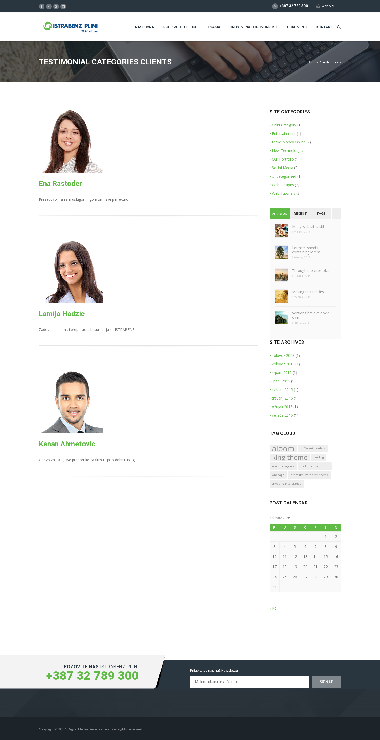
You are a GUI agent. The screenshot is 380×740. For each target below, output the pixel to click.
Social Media (282, 167)
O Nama (214, 27)
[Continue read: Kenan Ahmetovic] (71, 432)
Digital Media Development (89, 729)
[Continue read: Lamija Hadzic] (71, 301)
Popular (279, 214)
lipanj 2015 (281, 381)
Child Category (284, 124)
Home (313, 62)
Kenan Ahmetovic (67, 444)
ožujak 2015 (282, 406)
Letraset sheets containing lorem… (307, 249)
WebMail (328, 6)
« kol (273, 608)
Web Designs (283, 184)
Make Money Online (289, 142)
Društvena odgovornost (254, 27)
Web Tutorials (283, 193)
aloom (283, 448)
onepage (278, 475)
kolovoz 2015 (283, 363)
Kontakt (324, 27)
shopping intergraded (286, 483)
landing (319, 457)
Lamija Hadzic (62, 314)
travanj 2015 (282, 398)
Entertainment (284, 133)
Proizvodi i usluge (180, 27)
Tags (321, 213)
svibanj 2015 (282, 389)
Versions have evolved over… (310, 315)
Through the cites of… (310, 270)
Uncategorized (284, 176)
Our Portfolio (283, 159)
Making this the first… (310, 291)
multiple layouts (283, 466)
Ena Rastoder (60, 183)
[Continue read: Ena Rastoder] (71, 171)
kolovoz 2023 (283, 355)
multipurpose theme (314, 466)
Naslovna (144, 27)
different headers (313, 448)
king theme (289, 457)
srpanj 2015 (282, 372)
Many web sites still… (310, 226)
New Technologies (287, 150)
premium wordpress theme (310, 475)
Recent (300, 213)
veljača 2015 (282, 415)
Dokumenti (297, 27)
